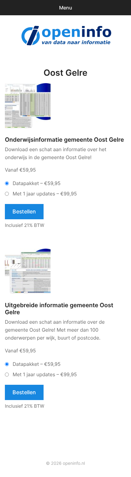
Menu (65, 8)
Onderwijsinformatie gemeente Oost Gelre (64, 139)
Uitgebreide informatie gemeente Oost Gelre (59, 309)
